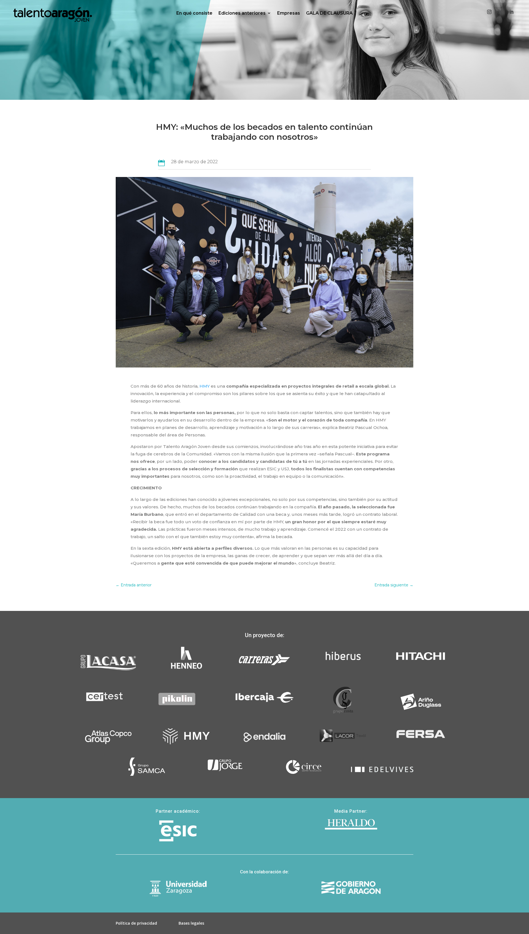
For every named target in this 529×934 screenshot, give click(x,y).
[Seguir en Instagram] (489, 11)
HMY (204, 386)
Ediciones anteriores (242, 13)
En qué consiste (194, 13)
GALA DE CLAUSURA (329, 13)
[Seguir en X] (500, 11)
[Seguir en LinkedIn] (511, 11)
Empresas (288, 13)
